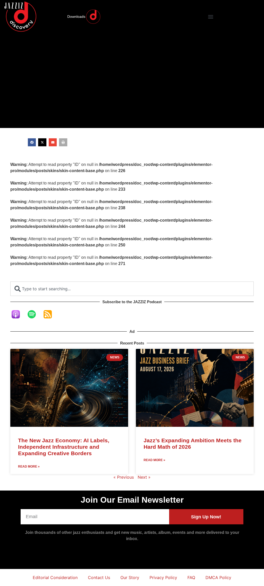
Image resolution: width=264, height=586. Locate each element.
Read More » (29, 466)
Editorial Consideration (55, 577)
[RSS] (50, 314)
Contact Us (99, 577)
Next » (144, 477)
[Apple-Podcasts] (18, 314)
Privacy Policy (163, 577)
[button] (210, 16)
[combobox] (132, 289)
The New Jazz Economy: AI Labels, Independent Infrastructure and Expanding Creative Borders (63, 446)
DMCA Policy (218, 577)
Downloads (76, 16)
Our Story (129, 577)
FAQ (191, 577)
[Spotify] (34, 314)
